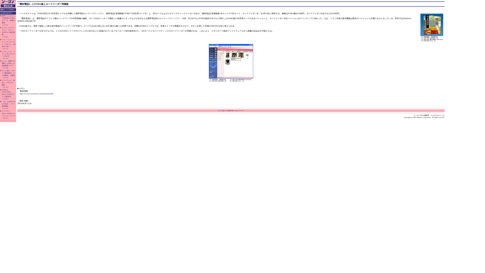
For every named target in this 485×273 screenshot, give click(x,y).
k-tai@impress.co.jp (438, 115)
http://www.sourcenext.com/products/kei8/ (37, 94)
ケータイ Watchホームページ (231, 110)
